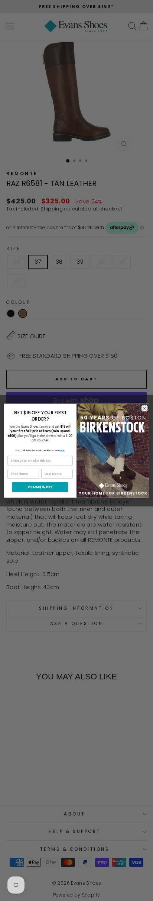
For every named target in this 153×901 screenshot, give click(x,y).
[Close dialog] (144, 408)
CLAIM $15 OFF (40, 487)
